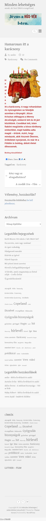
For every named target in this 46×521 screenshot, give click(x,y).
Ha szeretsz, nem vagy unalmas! (18, 243)
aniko (13, 55)
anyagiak (8, 288)
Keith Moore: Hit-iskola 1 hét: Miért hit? (22, 239)
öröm (7, 365)
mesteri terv (10, 347)
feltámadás (29, 311)
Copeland (20, 304)
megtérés (21, 342)
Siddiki (18, 354)
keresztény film (11, 343)
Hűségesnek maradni (13, 251)
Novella (18, 348)
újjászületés (13, 365)
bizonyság (20, 288)
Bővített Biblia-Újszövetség (13, 298)
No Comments (30, 59)
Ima (35, 331)
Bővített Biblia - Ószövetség (13, 293)
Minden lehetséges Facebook (18, 502)
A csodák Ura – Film (28, 184)
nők (23, 348)
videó (32, 359)
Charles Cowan (9, 304)
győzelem (8, 324)
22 (23, 55)
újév (19, 365)
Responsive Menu (40, 31)
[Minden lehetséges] (23, 18)
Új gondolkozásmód (13, 279)
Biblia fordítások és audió (21, 377)
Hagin (23, 323)
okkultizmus (28, 348)
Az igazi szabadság (12, 247)
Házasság (7, 331)
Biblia (14, 288)
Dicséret (9, 310)
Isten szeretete (10, 337)
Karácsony (12, 59)
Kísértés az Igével (12, 255)
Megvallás (28, 343)
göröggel (16, 324)
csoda (29, 304)
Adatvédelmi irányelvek (16, 510)
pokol (34, 348)
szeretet (18, 360)
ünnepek (24, 365)
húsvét (26, 331)
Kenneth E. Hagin (32, 337)
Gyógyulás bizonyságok (19, 317)
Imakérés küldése (23, 397)
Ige (30, 331)
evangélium (19, 311)
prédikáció (10, 353)
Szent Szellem (9, 360)
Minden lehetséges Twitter (23, 502)
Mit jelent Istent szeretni (15, 264)
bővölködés (25, 298)
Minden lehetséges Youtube (27, 502)
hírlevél (17, 331)
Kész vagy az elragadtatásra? (15, 175)
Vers (25, 359)
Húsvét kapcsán (11, 259)
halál (29, 324)
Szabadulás (25, 354)
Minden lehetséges (20, 4)
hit (33, 323)
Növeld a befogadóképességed (17, 268)
